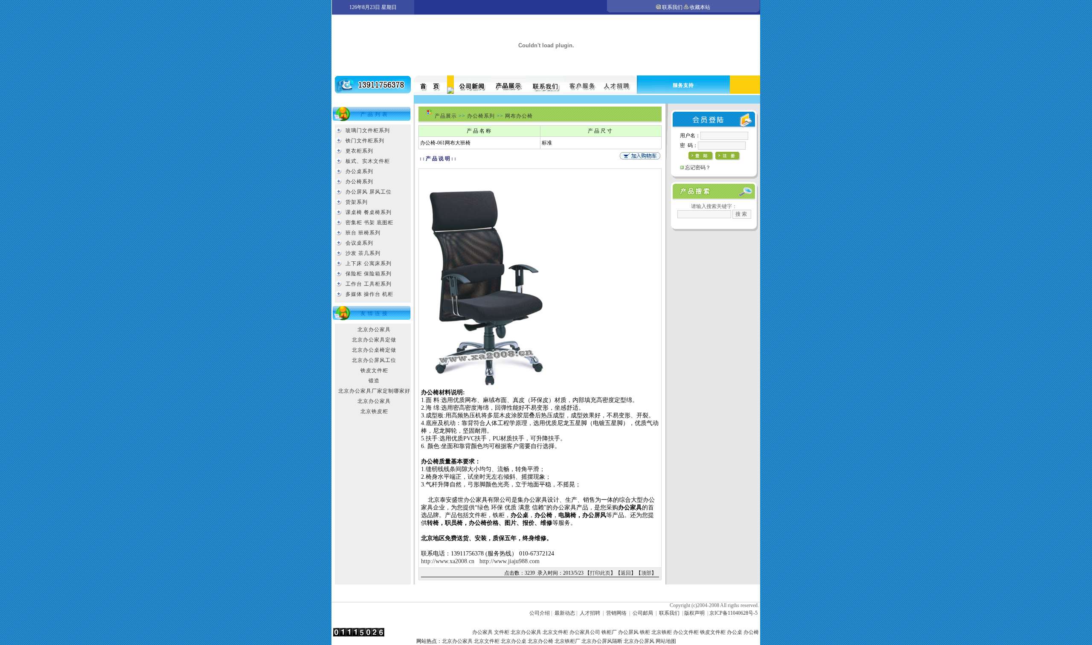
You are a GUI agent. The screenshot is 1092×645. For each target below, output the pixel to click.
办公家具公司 (584, 632)
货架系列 (357, 202)
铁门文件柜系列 (365, 141)
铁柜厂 (609, 632)
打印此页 (600, 573)
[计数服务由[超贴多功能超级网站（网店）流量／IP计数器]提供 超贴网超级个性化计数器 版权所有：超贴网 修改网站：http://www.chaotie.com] (358, 635)
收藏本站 (700, 7)
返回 (626, 573)
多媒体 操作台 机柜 (369, 294)
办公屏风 (628, 632)
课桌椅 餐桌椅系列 (369, 212)
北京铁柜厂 (567, 641)
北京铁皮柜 (374, 411)
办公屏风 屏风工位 (369, 192)
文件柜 (501, 632)
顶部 (646, 573)
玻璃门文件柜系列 (368, 130)
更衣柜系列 (359, 151)
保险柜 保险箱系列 (369, 274)
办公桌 (734, 632)
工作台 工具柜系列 (369, 284)
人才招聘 (590, 613)
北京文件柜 (555, 632)
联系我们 (672, 7)
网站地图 (666, 641)
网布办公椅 (519, 116)
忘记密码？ (698, 168)
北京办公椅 (540, 641)
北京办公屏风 (639, 641)
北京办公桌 (513, 641)
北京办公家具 (374, 330)
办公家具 (482, 632)
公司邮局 (643, 613)
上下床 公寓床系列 (369, 263)
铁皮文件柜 (374, 370)
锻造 (374, 381)
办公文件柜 (686, 632)
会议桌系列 (359, 243)
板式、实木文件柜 (368, 161)
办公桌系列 (359, 171)
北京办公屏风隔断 (601, 641)
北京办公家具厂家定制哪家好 (374, 391)
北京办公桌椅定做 (374, 350)
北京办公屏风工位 (374, 360)
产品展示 (446, 116)
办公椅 (751, 632)
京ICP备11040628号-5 (733, 613)
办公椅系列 (359, 182)
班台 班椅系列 (363, 233)
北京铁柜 (661, 632)
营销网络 (616, 613)
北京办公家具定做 (374, 340)
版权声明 (694, 613)
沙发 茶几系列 (363, 253)
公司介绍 (539, 613)
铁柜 (645, 632)
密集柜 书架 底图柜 (369, 223)
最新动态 (565, 613)
